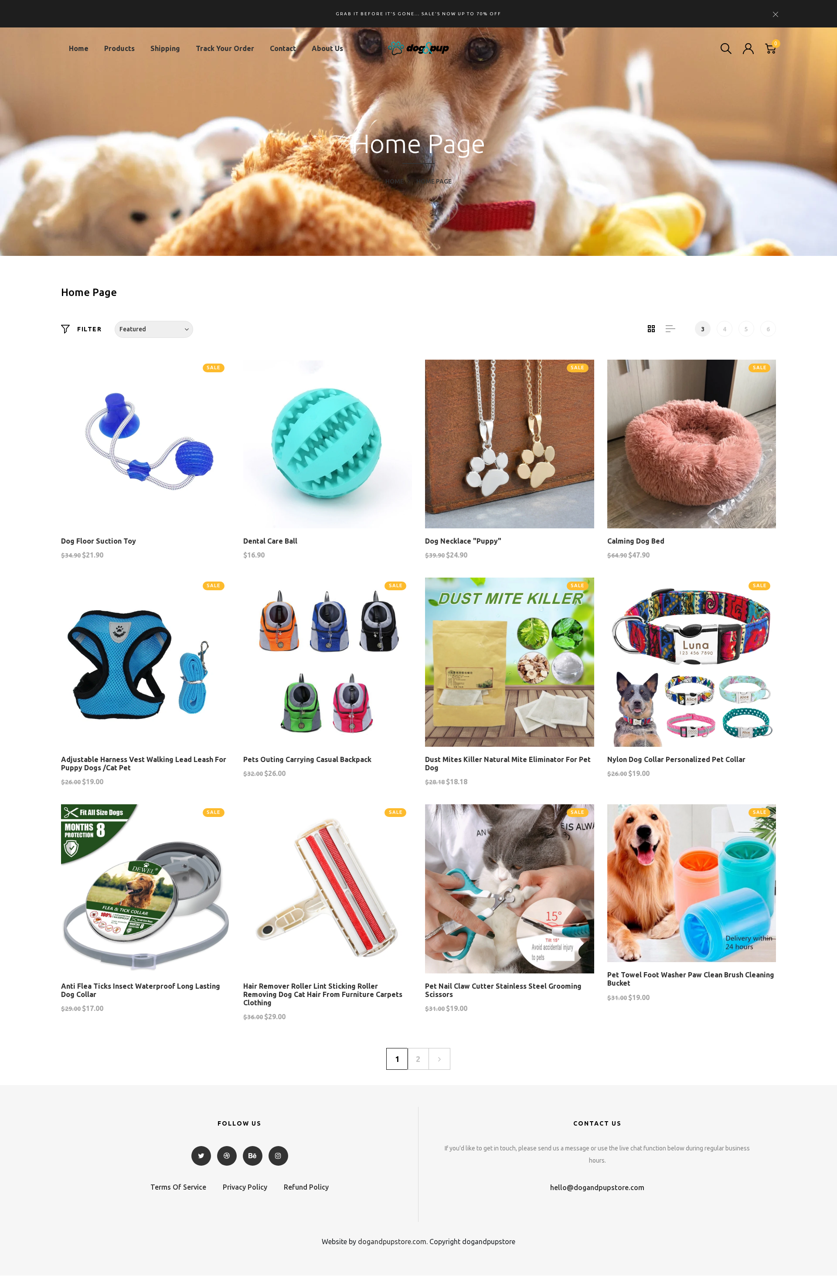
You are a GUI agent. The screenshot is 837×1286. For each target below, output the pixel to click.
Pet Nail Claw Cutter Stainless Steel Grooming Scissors (503, 990)
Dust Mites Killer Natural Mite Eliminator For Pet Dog (508, 763)
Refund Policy (306, 1187)
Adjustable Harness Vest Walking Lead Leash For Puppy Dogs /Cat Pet (143, 763)
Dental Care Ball (270, 541)
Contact (283, 48)
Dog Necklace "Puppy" (463, 541)
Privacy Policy (245, 1187)
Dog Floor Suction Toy (98, 541)
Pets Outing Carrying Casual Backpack (307, 759)
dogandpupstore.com (392, 1241)
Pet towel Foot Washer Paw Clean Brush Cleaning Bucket (690, 979)
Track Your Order (225, 48)
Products (119, 48)
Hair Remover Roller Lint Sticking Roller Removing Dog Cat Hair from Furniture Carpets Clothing (322, 994)
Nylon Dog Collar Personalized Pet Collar (676, 759)
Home (78, 48)
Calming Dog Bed (635, 541)
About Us (327, 48)
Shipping (165, 48)
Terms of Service (178, 1187)
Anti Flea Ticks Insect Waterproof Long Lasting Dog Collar (140, 990)
